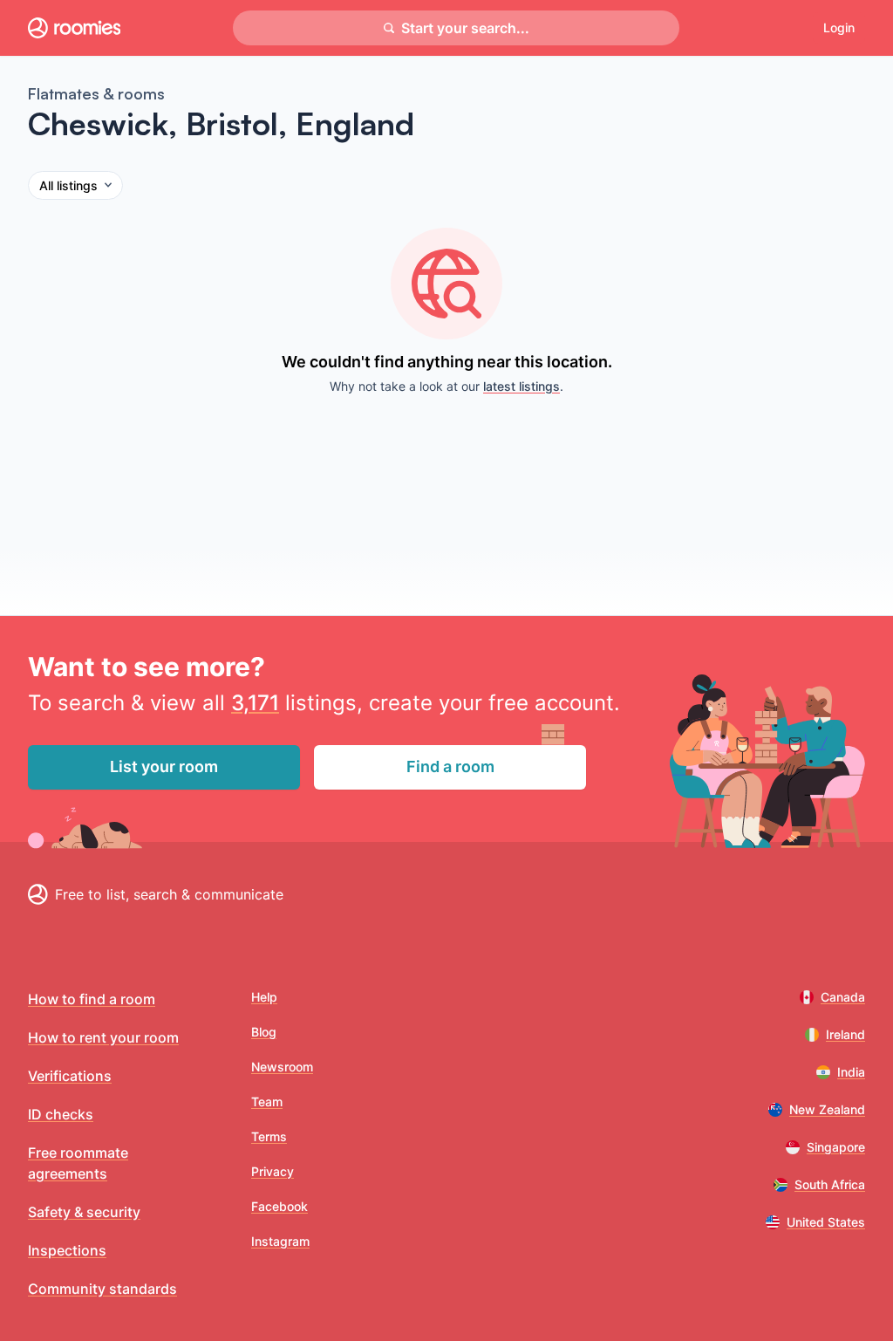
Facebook (279, 1206)
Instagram (280, 1241)
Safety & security (84, 1212)
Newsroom (282, 1066)
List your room (164, 766)
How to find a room (91, 999)
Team (267, 1101)
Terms (269, 1136)
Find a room (450, 766)
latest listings (521, 386)
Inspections (67, 1250)
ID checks (60, 1114)
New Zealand (827, 1109)
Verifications (70, 1075)
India (851, 1071)
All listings (68, 185)
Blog (263, 1031)
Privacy (272, 1171)
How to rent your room (103, 1037)
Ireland (845, 1034)
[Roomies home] (74, 27)
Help (264, 996)
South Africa (829, 1184)
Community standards (102, 1288)
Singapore (836, 1146)
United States (826, 1221)
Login (839, 27)
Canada (843, 996)
